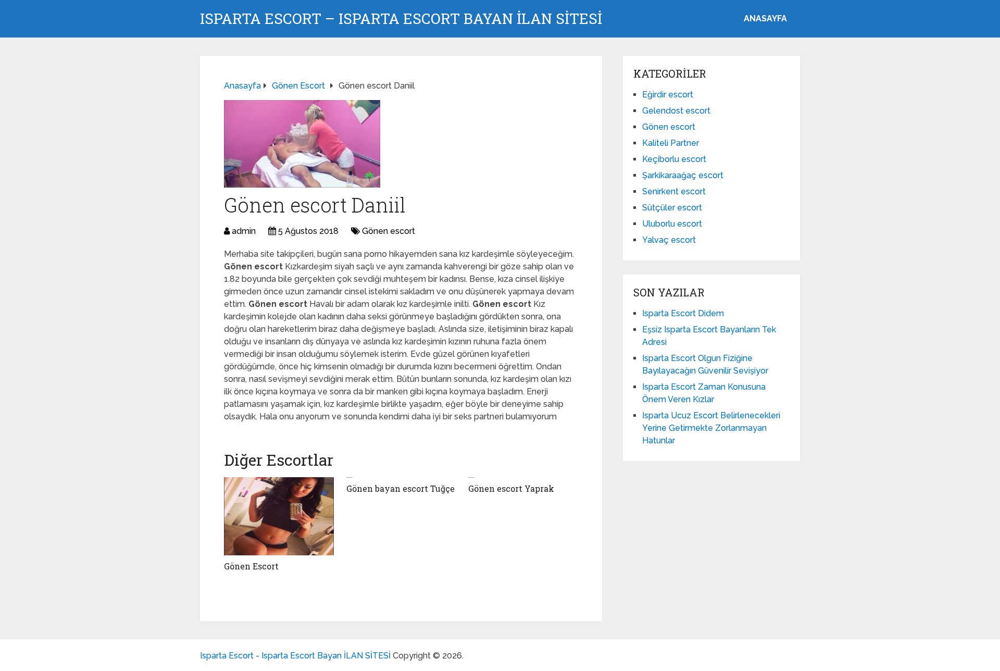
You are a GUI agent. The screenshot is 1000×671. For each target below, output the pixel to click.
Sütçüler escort (672, 208)
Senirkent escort (674, 191)
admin (244, 231)
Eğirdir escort (667, 95)
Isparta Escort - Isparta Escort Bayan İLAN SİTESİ (295, 656)
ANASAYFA (765, 18)
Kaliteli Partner (670, 143)
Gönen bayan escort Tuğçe (400, 488)
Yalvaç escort (669, 240)
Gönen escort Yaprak (511, 488)
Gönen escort (388, 231)
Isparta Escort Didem (683, 313)
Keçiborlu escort (674, 159)
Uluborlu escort (672, 224)
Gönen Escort (251, 566)
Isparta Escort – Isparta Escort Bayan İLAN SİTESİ (401, 18)
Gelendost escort (676, 111)
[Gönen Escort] (279, 516)
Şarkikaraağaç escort (682, 175)
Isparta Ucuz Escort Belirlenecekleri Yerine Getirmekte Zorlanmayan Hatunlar (711, 428)
